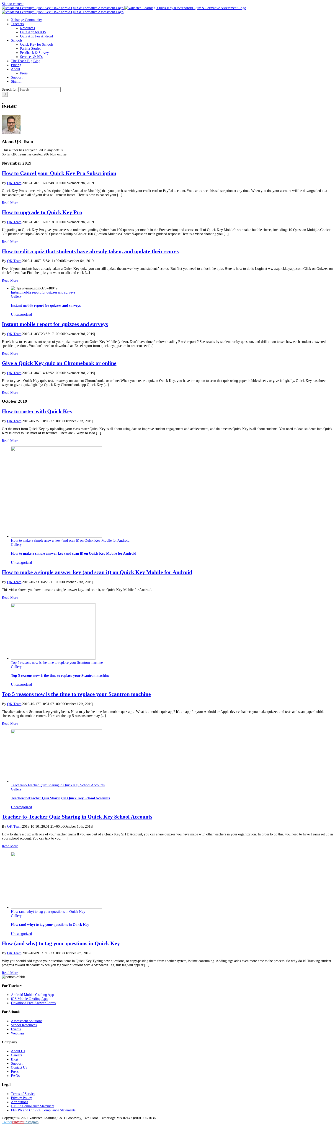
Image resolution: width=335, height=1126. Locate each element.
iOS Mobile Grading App (29, 999)
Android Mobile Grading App (32, 995)
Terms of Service (23, 1094)
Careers (16, 1055)
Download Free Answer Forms (33, 1003)
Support (16, 1063)
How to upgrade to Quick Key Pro (42, 212)
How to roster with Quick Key (37, 411)
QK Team (14, 183)
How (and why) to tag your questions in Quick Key (48, 911)
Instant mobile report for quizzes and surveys (43, 292)
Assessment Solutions (26, 1021)
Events (16, 1029)
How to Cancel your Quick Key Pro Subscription (59, 173)
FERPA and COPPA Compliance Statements (43, 1110)
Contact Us (19, 1067)
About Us (18, 1051)
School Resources (24, 1025)
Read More (10, 203)
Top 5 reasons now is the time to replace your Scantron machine (57, 662)
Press (14, 1072)
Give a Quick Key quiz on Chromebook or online (59, 363)
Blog (14, 1059)
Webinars (17, 1033)
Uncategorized (21, 314)
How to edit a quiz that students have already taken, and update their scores (90, 251)
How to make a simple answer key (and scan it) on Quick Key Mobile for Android (70, 540)
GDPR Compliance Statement (32, 1106)
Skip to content (12, 4)
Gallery (16, 296)
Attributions (19, 1102)
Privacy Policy (21, 1098)
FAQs (15, 1076)
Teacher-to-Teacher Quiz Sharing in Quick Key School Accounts (58, 785)
